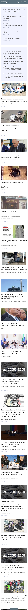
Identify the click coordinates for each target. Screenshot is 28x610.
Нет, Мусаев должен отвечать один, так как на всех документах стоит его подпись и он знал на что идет (14, 75)
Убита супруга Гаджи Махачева (11, 38)
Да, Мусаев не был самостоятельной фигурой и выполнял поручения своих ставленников (13, 69)
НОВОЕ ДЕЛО (5, 2)
